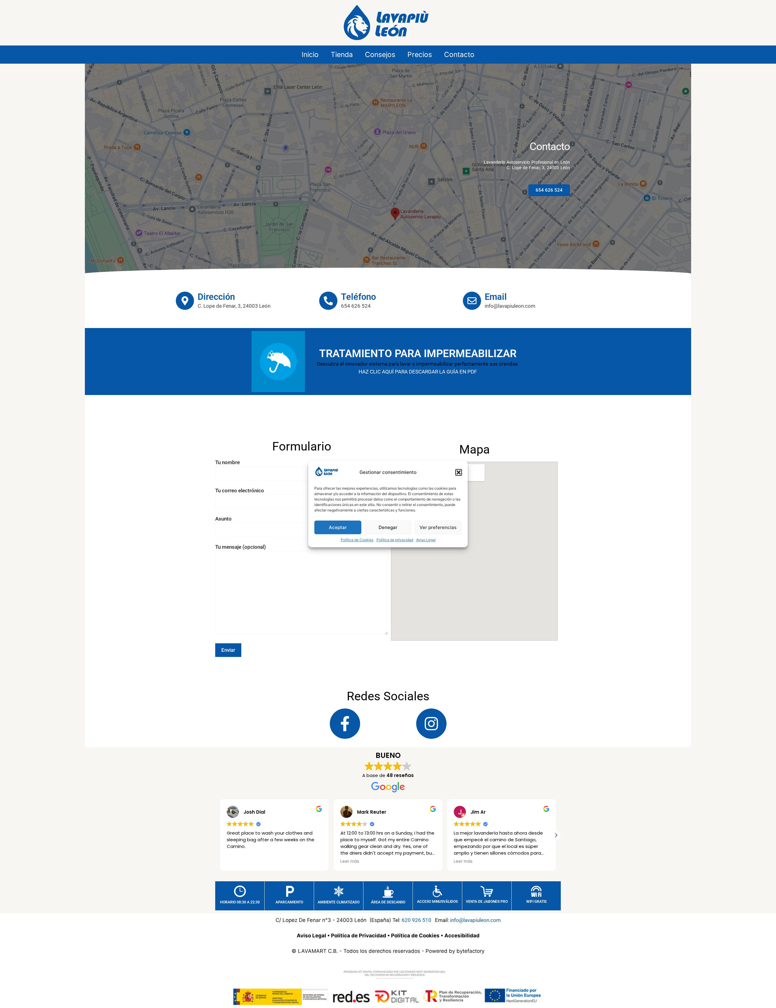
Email (496, 297)
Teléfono (358, 297)
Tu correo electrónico (239, 490)
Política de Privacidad (358, 936)
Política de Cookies (357, 539)
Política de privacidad (394, 539)
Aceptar (338, 527)
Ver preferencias (438, 527)
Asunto (223, 519)
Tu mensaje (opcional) (240, 547)
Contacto (459, 54)
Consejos (380, 54)
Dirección (216, 297)
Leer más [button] (349, 861)
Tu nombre (227, 462)
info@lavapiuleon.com (475, 920)
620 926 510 (416, 920)
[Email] (472, 301)
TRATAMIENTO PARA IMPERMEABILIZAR (418, 353)
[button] (459, 473)
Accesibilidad (462, 936)
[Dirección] (185, 301)
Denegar (388, 527)
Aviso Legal (426, 539)
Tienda (342, 54)
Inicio (310, 54)
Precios (419, 54)
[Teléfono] (328, 301)
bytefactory (470, 951)
